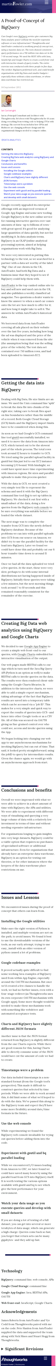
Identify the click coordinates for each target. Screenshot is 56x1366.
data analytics (12, 139)
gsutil (15, 437)
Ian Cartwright (8, 110)
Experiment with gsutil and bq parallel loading (27, 190)
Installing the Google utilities (18, 170)
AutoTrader (8, 285)
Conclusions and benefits (14, 163)
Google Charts (26, 654)
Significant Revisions (24, 1348)
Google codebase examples (18, 173)
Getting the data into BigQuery (17, 153)
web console (41, 507)
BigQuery (22, 36)
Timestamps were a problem (18, 183)
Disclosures (20, 1364)
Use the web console (14, 187)
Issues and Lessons (10, 167)
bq (27, 495)
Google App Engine (35, 646)
